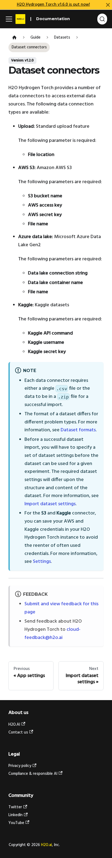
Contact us (18, 732)
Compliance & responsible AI (32, 774)
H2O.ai (46, 845)
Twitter (15, 807)
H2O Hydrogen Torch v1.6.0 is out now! (53, 4)
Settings (42, 562)
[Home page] (14, 38)
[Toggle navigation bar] (9, 19)
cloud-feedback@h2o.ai (52, 634)
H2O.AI (14, 725)
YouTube (16, 823)
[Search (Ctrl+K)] (102, 19)
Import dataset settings (50, 504)
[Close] (108, 5)
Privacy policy (19, 766)
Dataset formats (78, 430)
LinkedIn (15, 815)
